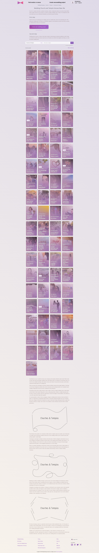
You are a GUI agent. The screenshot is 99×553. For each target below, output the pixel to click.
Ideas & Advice (40, 541)
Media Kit (58, 545)
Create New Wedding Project (22, 543)
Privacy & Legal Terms (59, 551)
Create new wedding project (39, 26)
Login (76, 2)
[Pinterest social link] (80, 544)
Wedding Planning (41, 5)
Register (80, 2)
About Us (58, 541)
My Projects (19, 541)
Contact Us (58, 547)
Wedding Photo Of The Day (22, 545)
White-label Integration (41, 547)
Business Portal (40, 543)
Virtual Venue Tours (41, 545)
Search (47, 5)
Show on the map (71, 47)
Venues (51, 5)
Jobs (57, 543)
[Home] (20, 2)
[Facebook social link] (75, 544)
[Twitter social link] (77, 544)
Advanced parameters (69, 45)
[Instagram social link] (72, 544)
